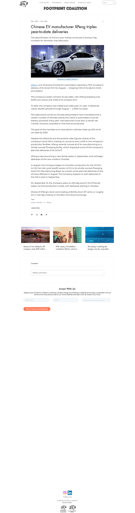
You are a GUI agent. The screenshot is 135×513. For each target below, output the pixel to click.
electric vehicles (36, 203)
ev (44, 203)
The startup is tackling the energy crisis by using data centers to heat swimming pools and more (98, 247)
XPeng (49, 203)
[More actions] (103, 21)
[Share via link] (46, 214)
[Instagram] (65, 493)
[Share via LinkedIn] (41, 214)
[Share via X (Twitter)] (37, 214)
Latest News (35, 208)
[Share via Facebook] (32, 214)
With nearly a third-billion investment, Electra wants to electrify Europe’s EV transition (67, 247)
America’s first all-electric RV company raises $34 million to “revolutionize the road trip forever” (35, 247)
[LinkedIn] (70, 493)
